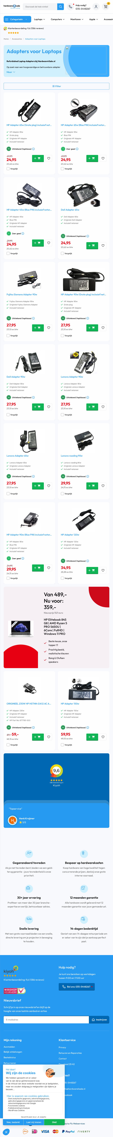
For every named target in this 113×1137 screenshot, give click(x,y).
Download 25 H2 (67, 1064)
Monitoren (75, 19)
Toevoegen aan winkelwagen (38, 158)
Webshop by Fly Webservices (71, 1123)
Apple (92, 19)
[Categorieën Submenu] (27, 19)
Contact (63, 1058)
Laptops (38, 19)
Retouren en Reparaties (70, 1053)
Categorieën (16, 19)
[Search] (60, 6)
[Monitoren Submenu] (83, 19)
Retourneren (10, 1063)
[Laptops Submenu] (45, 19)
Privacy (62, 1047)
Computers (56, 19)
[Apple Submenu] (98, 19)
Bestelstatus (10, 1057)
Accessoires (17, 39)
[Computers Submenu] (64, 19)
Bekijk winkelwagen (13, 1051)
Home (6, 39)
